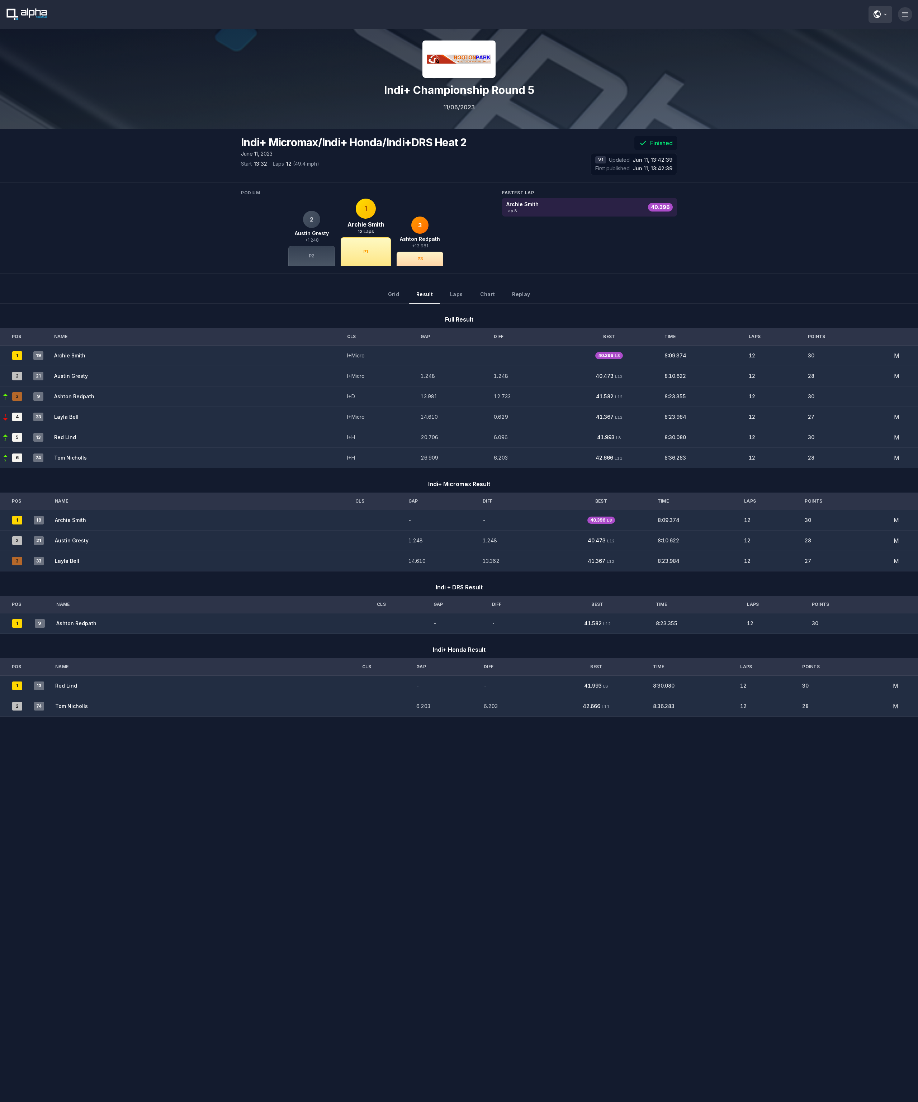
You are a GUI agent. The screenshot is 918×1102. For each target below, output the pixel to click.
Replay (521, 294)
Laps (456, 294)
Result (424, 294)
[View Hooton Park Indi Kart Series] (459, 59)
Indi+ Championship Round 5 (459, 90)
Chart (487, 294)
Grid (393, 294)
